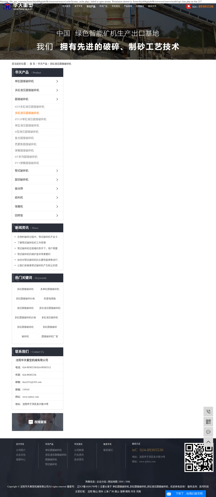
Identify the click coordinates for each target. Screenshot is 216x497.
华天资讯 (116, 6)
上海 (106, 491)
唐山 (117, 491)
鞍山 (95, 491)
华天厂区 (103, 6)
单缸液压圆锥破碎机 (27, 125)
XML (128, 481)
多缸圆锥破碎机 (25, 289)
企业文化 (20, 455)
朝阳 (128, 491)
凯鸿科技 (204, 486)
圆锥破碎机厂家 (50, 336)
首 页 (32, 64)
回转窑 (19, 215)
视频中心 (20, 459)
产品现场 (128, 6)
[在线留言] (208, 432)
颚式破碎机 (21, 170)
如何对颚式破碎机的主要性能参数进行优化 (39, 260)
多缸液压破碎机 (50, 317)
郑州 (101, 491)
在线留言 (140, 6)
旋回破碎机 (21, 179)
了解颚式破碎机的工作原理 (31, 242)
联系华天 (152, 6)
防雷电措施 (50, 298)
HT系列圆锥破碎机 (26, 156)
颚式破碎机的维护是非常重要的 (33, 254)
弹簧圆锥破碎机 (24, 150)
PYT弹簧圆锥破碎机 (27, 163)
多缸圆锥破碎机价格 (25, 317)
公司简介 (20, 450)
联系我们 (108, 450)
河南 (138, 491)
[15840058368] (208, 411)
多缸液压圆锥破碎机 (60, 64)
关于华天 (78, 6)
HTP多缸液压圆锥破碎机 (29, 106)
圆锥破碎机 (21, 99)
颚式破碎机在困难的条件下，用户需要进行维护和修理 (39, 248)
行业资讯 (79, 455)
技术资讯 (79, 459)
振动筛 (19, 188)
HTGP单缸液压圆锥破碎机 (30, 119)
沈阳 (90, 491)
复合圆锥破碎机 (24, 138)
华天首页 (66, 6)
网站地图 (113, 481)
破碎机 (25, 336)
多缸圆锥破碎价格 (25, 298)
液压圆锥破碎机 (25, 308)
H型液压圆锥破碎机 (26, 131)
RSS (121, 481)
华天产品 (91, 6)
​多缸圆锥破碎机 (25, 327)
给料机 (19, 197)
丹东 (133, 491)
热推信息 (90, 481)
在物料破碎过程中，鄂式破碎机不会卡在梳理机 (39, 237)
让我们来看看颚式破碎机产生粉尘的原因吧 (39, 265)
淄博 (122, 491)
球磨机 (19, 206)
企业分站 (101, 481)
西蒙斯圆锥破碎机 (25, 144)
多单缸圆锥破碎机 (49, 289)
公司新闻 (79, 450)
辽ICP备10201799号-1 (88, 486)
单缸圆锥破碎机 (24, 81)
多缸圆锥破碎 (50, 327)
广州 (112, 491)
